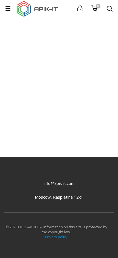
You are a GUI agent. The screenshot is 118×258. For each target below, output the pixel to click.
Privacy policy (56, 236)
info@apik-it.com (59, 183)
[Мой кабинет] (80, 8)
